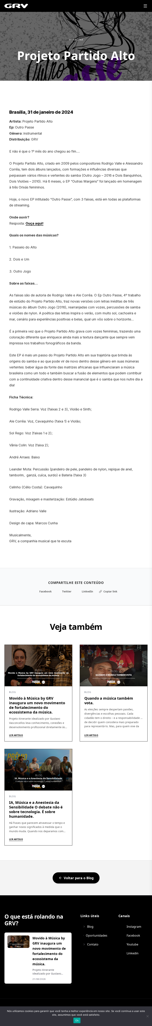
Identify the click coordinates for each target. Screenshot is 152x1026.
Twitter (66, 591)
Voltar (78, 39)
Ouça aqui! (34, 223)
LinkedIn (87, 591)
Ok (77, 1020)
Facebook (45, 591)
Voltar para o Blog (79, 878)
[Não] (147, 1016)
